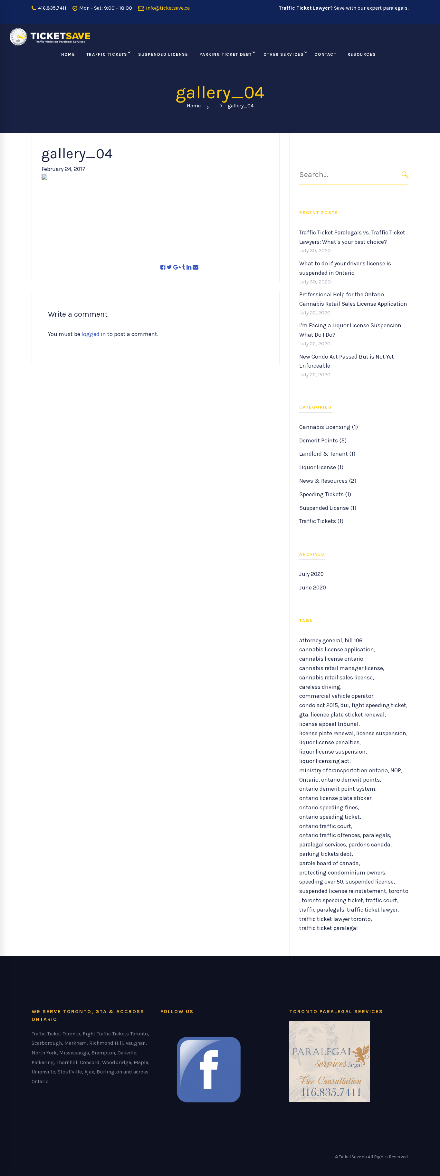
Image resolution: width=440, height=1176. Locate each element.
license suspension (381, 733)
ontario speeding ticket (329, 816)
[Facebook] (162, 267)
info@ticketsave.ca (167, 8)
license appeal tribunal (329, 723)
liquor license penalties (329, 742)
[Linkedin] (189, 267)
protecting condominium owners (342, 872)
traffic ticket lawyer (372, 909)
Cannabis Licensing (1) (328, 426)
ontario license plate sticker (335, 798)
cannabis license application (336, 649)
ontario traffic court (325, 826)
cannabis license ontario (331, 658)
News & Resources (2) (327, 480)
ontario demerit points (350, 779)
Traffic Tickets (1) (321, 521)
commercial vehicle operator (336, 695)
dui (344, 705)
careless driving (319, 686)
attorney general (320, 640)
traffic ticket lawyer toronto (335, 919)
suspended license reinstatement (342, 890)
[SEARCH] (405, 174)
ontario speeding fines (328, 807)
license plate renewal (326, 733)
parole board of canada (329, 863)
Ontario (309, 779)
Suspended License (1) (327, 507)
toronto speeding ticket (332, 900)
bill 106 (353, 640)
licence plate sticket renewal (348, 714)
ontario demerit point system (337, 788)
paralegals (376, 835)
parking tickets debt (325, 853)
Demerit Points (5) (323, 440)
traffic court (381, 900)
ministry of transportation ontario (343, 770)
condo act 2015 (318, 705)
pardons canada (369, 844)
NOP (395, 770)
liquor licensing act (324, 761)
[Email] (195, 267)
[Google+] (177, 267)
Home (194, 106)
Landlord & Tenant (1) (327, 453)
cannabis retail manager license (341, 668)
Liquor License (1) (321, 467)
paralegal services (322, 844)
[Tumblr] (183, 267)
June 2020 (312, 587)
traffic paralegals (321, 909)
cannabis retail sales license (336, 677)
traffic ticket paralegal (328, 928)
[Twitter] (169, 267)
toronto (398, 890)
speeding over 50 (321, 881)
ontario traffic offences (329, 835)
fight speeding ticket (378, 705)
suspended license (370, 881)
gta (303, 714)
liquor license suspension (332, 751)
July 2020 (311, 574)
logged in (93, 334)
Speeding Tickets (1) (325, 494)
